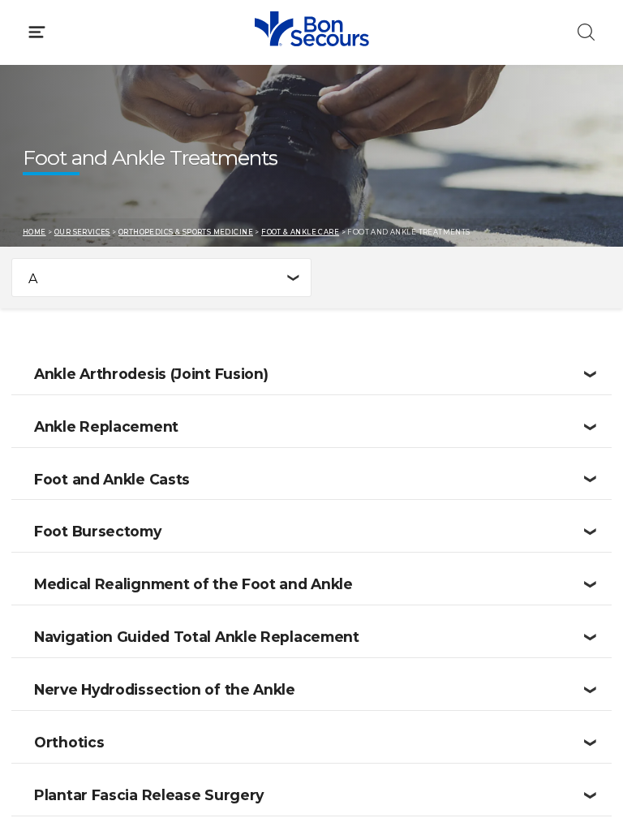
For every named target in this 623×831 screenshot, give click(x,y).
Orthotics (69, 742)
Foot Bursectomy (97, 531)
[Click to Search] (586, 32)
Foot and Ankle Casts (112, 479)
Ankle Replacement (106, 426)
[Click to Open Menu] (37, 32)
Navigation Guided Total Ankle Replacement (196, 636)
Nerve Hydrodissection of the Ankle (164, 689)
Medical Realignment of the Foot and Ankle (193, 583)
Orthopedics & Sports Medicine (185, 232)
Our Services (82, 232)
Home (34, 232)
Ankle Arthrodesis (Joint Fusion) (151, 373)
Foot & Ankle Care (300, 232)
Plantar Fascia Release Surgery (149, 794)
